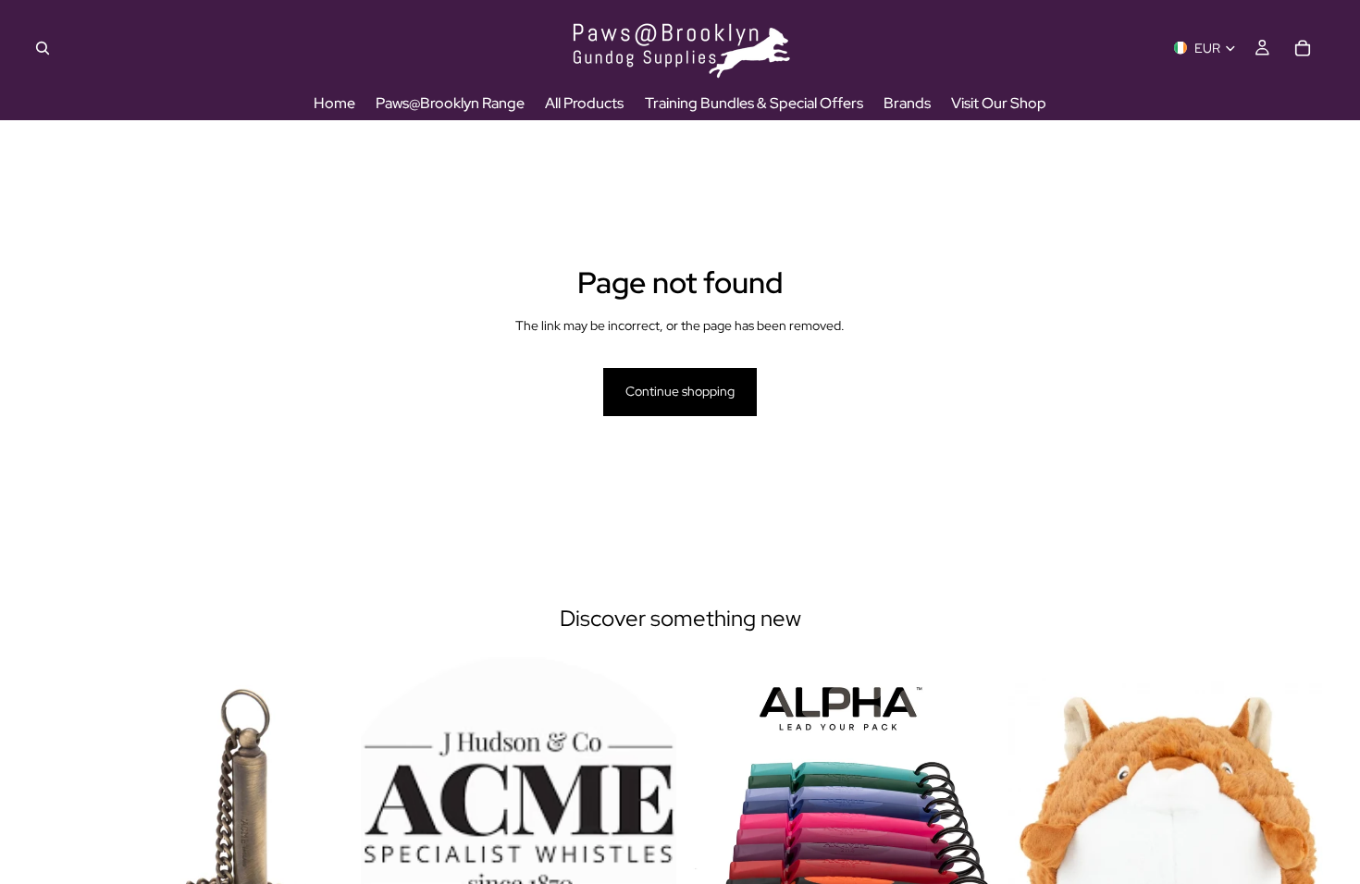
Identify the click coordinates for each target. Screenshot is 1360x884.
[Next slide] (648, 854)
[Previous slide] (388, 854)
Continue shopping (680, 391)
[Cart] (1302, 48)
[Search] (42, 48)
